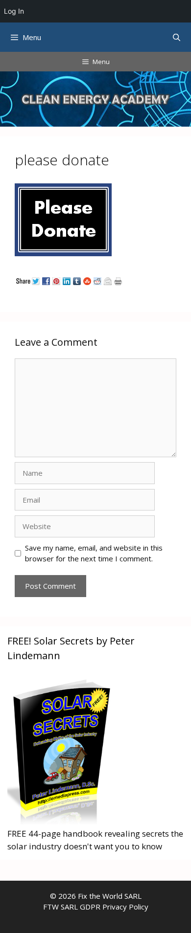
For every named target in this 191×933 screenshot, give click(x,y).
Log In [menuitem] (14, 11)
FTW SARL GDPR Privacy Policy (95, 906)
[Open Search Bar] (176, 37)
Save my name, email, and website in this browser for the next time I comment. (94, 553)
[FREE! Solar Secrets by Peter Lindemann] (61, 821)
